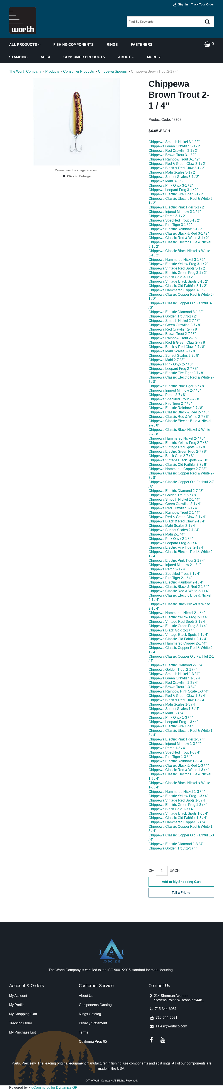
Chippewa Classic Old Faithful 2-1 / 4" (178, 639)
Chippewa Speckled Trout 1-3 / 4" (174, 752)
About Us (86, 996)
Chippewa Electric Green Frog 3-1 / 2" (178, 273)
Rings (112, 44)
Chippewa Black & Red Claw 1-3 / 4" (177, 700)
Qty (151, 870)
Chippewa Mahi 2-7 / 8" (167, 360)
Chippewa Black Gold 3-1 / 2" (171, 277)
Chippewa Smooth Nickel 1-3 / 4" (174, 674)
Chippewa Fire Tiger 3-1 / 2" (170, 225)
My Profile (17, 1005)
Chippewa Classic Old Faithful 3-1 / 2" (178, 286)
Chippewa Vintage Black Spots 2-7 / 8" (178, 460)
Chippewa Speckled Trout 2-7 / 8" (174, 399)
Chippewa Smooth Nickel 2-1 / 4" (174, 499)
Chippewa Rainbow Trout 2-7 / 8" (174, 338)
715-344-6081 (166, 1009)
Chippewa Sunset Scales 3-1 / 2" (174, 177)
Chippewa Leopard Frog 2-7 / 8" (173, 368)
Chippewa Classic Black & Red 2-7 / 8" (179, 412)
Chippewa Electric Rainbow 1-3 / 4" (176, 761)
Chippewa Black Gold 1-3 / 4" (171, 809)
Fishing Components (73, 44)
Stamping (18, 57)
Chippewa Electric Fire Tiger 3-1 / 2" (176, 194)
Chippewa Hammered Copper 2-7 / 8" (178, 469)
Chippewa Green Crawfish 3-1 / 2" (175, 146)
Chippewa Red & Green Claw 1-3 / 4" (177, 696)
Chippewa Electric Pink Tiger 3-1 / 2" (177, 207)
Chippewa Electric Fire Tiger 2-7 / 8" (176, 373)
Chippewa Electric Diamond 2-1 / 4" (176, 665)
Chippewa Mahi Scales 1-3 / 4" (172, 704)
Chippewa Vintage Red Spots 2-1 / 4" (177, 621)
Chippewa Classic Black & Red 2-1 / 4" (179, 586)
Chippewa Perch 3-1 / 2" (167, 216)
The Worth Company (25, 71)
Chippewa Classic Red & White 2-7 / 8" (179, 416)
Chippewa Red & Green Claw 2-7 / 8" (177, 342)
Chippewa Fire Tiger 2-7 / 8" (170, 403)
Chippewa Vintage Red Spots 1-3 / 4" (177, 800)
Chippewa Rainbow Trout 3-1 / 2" (174, 159)
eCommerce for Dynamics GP (54, 1087)
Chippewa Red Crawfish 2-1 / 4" (173, 508)
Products (52, 71)
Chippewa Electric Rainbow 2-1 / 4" (176, 582)
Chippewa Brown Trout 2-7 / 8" (172, 334)
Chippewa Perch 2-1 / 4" (167, 569)
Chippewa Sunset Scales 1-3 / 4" (174, 709)
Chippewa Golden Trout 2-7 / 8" (173, 495)
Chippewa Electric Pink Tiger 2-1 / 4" (177, 560)
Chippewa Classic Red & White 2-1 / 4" (179, 591)
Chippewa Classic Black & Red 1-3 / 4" (179, 765)
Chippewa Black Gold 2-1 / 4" (171, 630)
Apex (45, 57)
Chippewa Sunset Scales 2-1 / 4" (174, 530)
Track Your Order (202, 4)
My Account (18, 996)
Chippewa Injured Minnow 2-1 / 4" (175, 565)
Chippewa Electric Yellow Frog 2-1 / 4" (178, 617)
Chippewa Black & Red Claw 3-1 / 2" (177, 168)
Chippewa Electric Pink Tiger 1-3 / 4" (177, 739)
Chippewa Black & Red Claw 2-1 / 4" (177, 521)
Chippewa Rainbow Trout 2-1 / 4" (174, 512)
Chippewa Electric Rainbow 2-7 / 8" (176, 408)
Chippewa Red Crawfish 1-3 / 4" (173, 682)
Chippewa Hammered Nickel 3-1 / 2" (177, 259)
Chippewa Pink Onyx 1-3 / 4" (171, 717)
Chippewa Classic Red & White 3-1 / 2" (179, 238)
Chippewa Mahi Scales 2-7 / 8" (172, 351)
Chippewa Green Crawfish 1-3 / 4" (175, 678)
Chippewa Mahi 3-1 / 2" (167, 181)
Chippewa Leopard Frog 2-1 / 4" (173, 543)
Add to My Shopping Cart (181, 882)
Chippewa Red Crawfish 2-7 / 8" (173, 329)
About (124, 57)
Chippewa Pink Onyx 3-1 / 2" (171, 185)
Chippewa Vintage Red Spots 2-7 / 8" (177, 447)
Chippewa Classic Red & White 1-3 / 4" (179, 770)
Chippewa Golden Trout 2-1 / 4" (173, 669)
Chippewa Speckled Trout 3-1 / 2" (174, 220)
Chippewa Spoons (112, 71)
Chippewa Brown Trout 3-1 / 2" (172, 155)
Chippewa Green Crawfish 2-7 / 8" (175, 325)
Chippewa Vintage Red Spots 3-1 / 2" (177, 268)
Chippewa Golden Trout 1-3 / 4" (173, 848)
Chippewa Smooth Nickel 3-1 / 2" (174, 142)
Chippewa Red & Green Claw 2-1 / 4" (177, 517)
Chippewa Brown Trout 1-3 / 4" (172, 687)
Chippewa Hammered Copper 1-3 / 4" (178, 822)
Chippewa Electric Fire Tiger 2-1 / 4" (176, 547)
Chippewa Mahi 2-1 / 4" (167, 534)
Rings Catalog (90, 1014)
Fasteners (141, 44)
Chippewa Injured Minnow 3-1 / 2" (175, 211)
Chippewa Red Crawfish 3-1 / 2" (173, 150)
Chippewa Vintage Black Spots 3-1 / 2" (178, 281)
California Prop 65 (93, 1041)
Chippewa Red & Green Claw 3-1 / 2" (177, 163)
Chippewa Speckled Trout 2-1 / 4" (174, 573)
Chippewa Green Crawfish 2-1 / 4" (175, 504)
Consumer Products (84, 57)
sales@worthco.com (171, 1026)
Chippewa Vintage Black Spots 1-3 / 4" (178, 813)
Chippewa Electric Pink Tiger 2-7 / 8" (177, 386)
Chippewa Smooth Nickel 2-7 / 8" (174, 320)
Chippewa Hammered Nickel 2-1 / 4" (177, 613)
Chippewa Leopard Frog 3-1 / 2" (173, 190)
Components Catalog (95, 1005)
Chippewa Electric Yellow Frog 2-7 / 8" (178, 443)
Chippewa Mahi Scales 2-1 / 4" (172, 525)
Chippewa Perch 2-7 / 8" (167, 395)
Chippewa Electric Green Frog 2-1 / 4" (178, 626)
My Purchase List (22, 1032)
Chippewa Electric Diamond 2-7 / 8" (176, 491)
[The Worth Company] (22, 20)
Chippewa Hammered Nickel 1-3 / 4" (177, 791)
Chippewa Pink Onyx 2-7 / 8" (171, 364)
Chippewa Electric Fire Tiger (171, 726)
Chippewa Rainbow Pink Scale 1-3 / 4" (179, 691)
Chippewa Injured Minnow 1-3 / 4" (175, 743)
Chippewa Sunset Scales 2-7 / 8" (174, 355)
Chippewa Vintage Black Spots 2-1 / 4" (178, 634)
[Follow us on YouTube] (162, 1040)
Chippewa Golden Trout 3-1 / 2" (173, 316)
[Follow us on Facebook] (151, 1040)
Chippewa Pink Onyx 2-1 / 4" (171, 539)
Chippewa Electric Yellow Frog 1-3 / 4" (178, 796)
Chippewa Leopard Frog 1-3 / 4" (173, 722)
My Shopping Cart (23, 1014)
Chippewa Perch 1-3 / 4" (167, 748)
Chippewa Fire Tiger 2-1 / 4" (170, 578)
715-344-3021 (166, 1017)
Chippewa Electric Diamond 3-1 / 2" (176, 312)
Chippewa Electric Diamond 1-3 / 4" (176, 844)
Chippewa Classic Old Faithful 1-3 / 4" (178, 818)
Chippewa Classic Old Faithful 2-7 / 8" (178, 464)
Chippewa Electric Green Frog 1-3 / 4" (178, 805)
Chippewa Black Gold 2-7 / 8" (171, 456)
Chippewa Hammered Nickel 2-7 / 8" (177, 438)
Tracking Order (20, 1023)
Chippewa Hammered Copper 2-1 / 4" (178, 643)
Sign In (183, 4)
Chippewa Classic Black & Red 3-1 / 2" (179, 233)
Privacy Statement (93, 1023)
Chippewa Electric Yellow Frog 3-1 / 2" (178, 264)
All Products (23, 44)
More (152, 57)
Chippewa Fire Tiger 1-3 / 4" (170, 757)
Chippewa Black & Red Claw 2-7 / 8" (177, 347)
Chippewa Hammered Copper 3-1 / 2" (178, 290)
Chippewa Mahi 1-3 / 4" (167, 713)
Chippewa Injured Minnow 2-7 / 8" (175, 390)
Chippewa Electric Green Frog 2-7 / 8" (178, 451)
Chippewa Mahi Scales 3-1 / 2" (172, 172)
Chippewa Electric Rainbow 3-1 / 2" (176, 229)
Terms (83, 1032)
